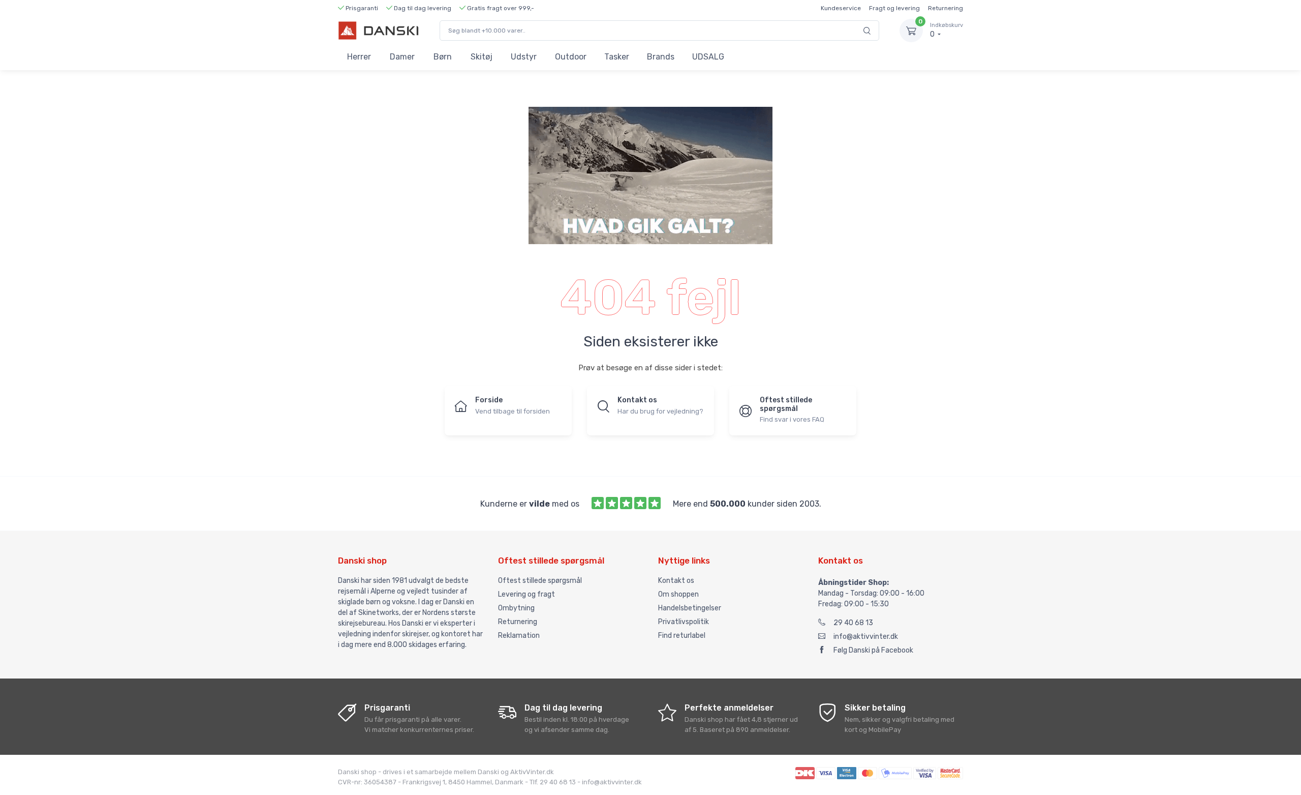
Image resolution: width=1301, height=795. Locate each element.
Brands (660, 57)
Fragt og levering (894, 8)
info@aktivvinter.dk (865, 636)
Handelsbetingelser (689, 608)
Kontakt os (676, 580)
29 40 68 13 (853, 623)
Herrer (359, 57)
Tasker (616, 57)
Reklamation (519, 635)
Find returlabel (681, 635)
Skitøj (481, 57)
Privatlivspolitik (683, 621)
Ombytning (516, 608)
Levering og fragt (526, 594)
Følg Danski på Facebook (873, 650)
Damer (402, 57)
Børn (442, 57)
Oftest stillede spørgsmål (540, 580)
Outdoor (570, 57)
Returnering (945, 8)
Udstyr (524, 57)
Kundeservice (841, 8)
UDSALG (708, 57)
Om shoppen (678, 594)
